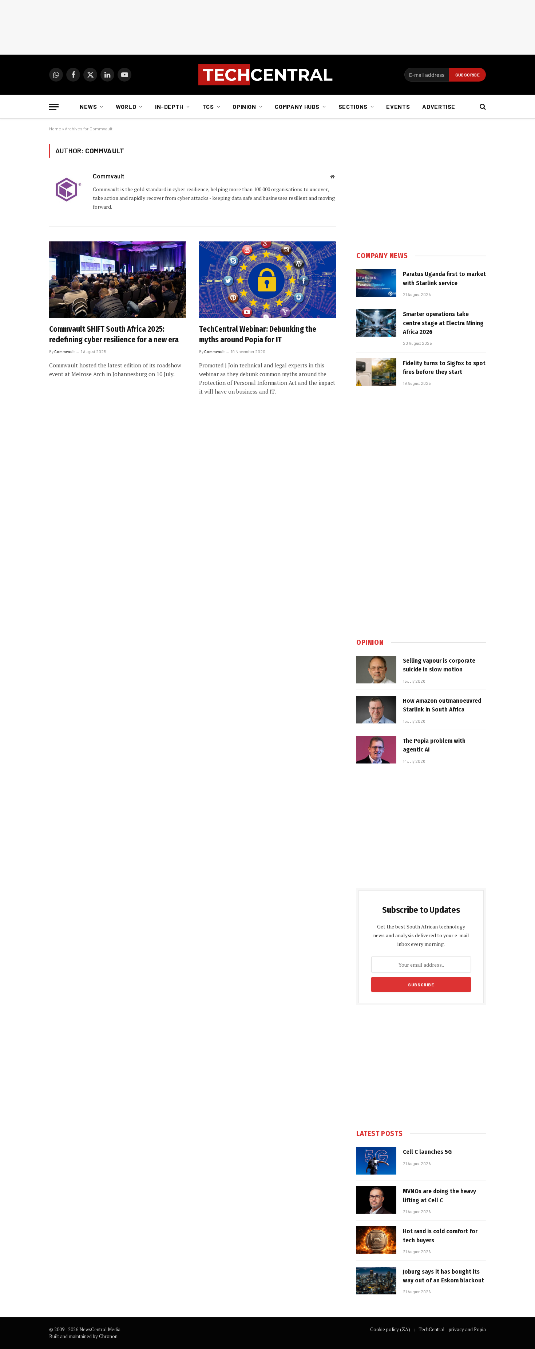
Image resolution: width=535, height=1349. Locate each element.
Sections (353, 106)
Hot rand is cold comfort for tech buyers (440, 1235)
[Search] (482, 107)
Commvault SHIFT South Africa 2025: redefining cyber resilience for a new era (114, 334)
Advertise (438, 106)
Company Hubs (297, 106)
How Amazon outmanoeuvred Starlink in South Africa (442, 705)
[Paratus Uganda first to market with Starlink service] (376, 283)
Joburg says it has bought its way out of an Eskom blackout (443, 1276)
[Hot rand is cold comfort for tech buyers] (376, 1240)
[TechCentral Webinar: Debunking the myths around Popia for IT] (267, 280)
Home (55, 128)
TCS (208, 106)
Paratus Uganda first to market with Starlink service (444, 278)
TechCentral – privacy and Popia (452, 1329)
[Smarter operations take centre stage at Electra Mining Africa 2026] (376, 323)
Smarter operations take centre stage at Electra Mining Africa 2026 (443, 323)
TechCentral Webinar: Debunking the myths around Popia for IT (257, 334)
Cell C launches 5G (427, 1152)
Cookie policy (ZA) (390, 1329)
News (88, 106)
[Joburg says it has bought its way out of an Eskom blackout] (376, 1280)
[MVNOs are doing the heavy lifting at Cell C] (376, 1200)
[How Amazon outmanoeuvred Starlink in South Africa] (376, 709)
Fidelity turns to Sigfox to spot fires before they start (444, 367)
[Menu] (54, 107)
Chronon (108, 1336)
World (126, 106)
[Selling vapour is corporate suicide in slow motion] (376, 669)
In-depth (169, 106)
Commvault (108, 176)
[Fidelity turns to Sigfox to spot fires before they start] (376, 372)
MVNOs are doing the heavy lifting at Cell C (439, 1195)
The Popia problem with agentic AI (434, 745)
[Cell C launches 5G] (376, 1161)
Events (398, 106)
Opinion (244, 106)
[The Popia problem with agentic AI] (376, 750)
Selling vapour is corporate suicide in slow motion (439, 665)
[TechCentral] (267, 75)
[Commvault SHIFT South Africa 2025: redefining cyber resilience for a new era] (117, 280)
